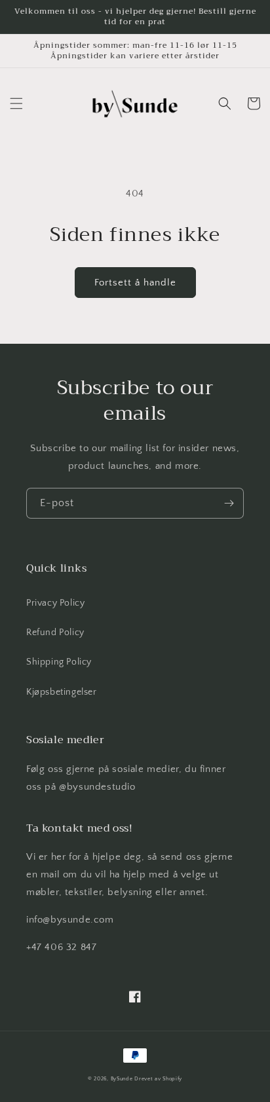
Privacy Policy (55, 603)
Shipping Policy (59, 662)
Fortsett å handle (135, 282)
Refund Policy (55, 632)
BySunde (122, 1079)
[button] (16, 103)
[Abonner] (228, 503)
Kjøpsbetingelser (61, 692)
